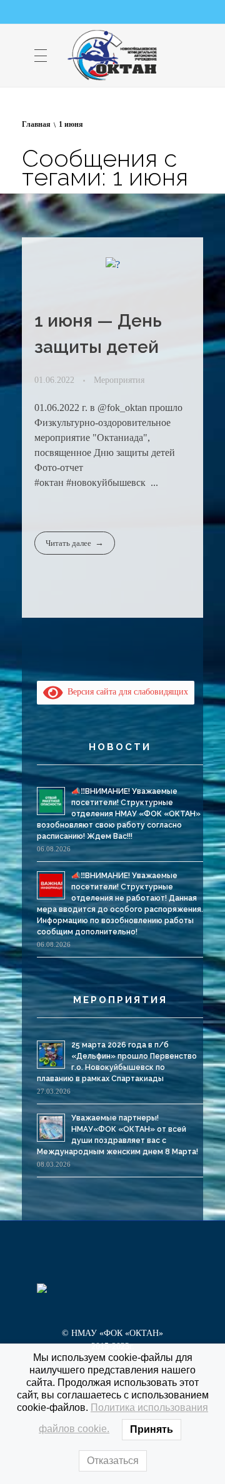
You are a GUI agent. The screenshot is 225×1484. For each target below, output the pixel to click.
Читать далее (68, 543)
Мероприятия (119, 380)
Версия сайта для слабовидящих (125, 691)
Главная (36, 124)
